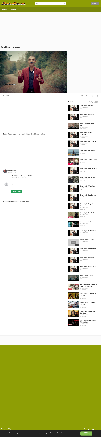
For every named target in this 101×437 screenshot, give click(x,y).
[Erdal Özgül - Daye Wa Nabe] (73, 206)
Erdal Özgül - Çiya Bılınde (88, 248)
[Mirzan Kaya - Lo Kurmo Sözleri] (73, 304)
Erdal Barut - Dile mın (86, 275)
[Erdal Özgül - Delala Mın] (73, 215)
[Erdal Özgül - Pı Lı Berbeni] (73, 197)
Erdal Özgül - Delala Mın (87, 213)
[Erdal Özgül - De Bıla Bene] (73, 233)
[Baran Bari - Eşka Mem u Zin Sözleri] (73, 313)
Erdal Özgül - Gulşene (86, 105)
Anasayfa (4, 9)
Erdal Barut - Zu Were (86, 222)
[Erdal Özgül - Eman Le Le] (73, 269)
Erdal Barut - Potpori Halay (88, 159)
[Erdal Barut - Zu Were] (73, 224)
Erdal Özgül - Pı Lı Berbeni (88, 195)
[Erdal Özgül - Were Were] (73, 188)
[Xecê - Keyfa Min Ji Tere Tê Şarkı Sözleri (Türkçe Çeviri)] (73, 287)
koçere (23, 178)
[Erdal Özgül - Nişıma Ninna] (73, 170)
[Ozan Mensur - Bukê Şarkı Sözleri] (73, 295)
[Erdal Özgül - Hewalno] (73, 260)
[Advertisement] (50, 27)
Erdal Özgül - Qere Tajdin (88, 141)
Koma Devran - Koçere (87, 240)
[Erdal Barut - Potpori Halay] (73, 161)
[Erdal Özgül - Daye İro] (73, 117)
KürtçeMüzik (11, 170)
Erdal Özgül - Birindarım (87, 150)
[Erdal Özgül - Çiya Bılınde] (73, 251)
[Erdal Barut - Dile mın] (73, 278)
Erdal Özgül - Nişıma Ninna (88, 168)
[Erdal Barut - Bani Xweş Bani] (73, 126)
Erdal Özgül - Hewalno (87, 257)
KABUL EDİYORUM (86, 433)
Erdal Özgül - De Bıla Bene (88, 231)
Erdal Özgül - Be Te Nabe (87, 177)
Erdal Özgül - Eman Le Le (87, 266)
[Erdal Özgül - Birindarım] (73, 152)
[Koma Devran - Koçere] (73, 242)
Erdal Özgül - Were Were (87, 186)
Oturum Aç (95, 3)
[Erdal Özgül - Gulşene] (73, 108)
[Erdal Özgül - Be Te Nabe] (73, 179)
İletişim (10, 429)
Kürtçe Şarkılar (26, 175)
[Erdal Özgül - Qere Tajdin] (73, 144)
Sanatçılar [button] (14, 9)
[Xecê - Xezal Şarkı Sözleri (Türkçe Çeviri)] (73, 322)
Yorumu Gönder (16, 191)
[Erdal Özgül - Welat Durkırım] (73, 135)
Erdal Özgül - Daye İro (87, 114)
